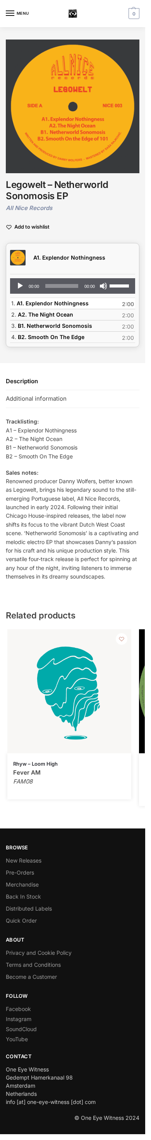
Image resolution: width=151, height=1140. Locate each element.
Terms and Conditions (33, 964)
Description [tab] (22, 381)
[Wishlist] (121, 639)
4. (47, 337)
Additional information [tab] (36, 398)
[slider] (120, 285)
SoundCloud (21, 1029)
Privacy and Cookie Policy (39, 952)
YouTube (17, 1039)
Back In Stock (23, 896)
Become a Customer (31, 976)
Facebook (18, 1009)
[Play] (20, 286)
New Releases (23, 860)
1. (50, 303)
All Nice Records (29, 208)
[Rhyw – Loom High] (69, 691)
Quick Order (21, 920)
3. (51, 325)
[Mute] (103, 286)
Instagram (18, 1019)
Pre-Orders (20, 872)
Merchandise (22, 884)
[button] (133, 13)
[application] (72, 286)
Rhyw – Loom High (35, 764)
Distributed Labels (29, 908)
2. (42, 314)
